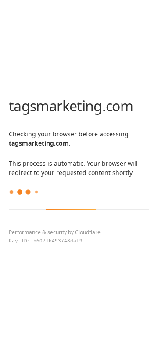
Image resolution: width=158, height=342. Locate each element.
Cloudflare (88, 232)
